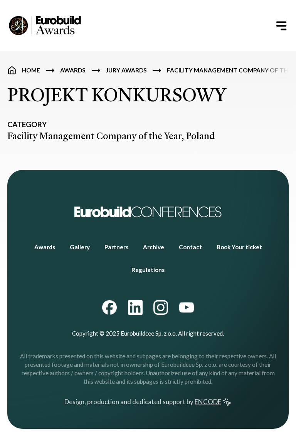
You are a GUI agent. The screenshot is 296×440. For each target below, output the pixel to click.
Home (31, 70)
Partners (116, 247)
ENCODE (208, 402)
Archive (153, 247)
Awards (73, 70)
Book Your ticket (239, 247)
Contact (190, 247)
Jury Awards (126, 70)
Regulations (148, 269)
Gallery (80, 247)
